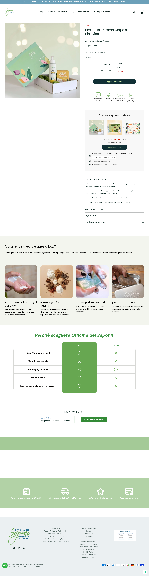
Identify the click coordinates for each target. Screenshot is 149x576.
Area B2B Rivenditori (88, 528)
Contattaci (88, 533)
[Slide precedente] (137, 466)
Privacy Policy (88, 549)
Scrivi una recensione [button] (93, 419)
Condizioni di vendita (88, 544)
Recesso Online (88, 557)
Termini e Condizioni (88, 554)
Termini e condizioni (35, 566)
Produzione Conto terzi (88, 547)
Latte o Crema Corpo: (99, 41)
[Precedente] (18, 2)
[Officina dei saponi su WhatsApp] (23, 548)
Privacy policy (11, 566)
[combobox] (104, 157)
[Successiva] (131, 2)
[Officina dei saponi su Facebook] (14, 548)
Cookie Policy (88, 552)
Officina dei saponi (23, 564)
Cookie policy (22, 566)
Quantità (106, 64)
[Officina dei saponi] (10, 12)
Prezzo (121, 64)
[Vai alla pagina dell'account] (138, 12)
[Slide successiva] (142, 466)
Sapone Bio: (95, 52)
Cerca (88, 531)
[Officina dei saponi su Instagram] (19, 548)
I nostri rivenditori (88, 541)
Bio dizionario (88, 539)
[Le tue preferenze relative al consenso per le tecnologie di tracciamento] (145, 572)
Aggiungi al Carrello (114, 147)
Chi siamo (88, 536)
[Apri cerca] (134, 12)
